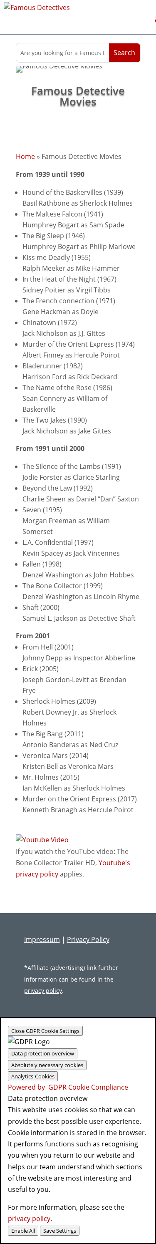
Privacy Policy (88, 939)
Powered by (68, 1087)
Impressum (42, 939)
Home (25, 156)
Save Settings (59, 1230)
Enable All (23, 1230)
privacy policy (43, 991)
